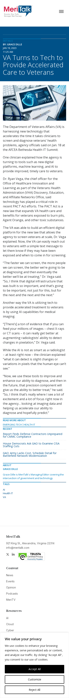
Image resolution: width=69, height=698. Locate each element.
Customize (34, 679)
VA (4, 497)
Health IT (29, 424)
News (9, 575)
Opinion (11, 587)
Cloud (10, 624)
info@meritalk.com (17, 547)
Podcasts (12, 593)
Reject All (34, 689)
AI (4, 489)
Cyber (10, 630)
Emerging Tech (12, 424)
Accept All (35, 669)
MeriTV (11, 599)
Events (10, 581)
